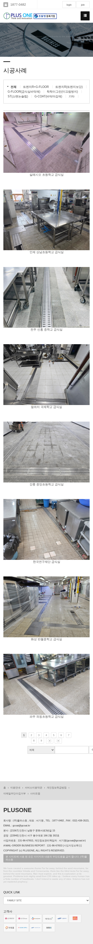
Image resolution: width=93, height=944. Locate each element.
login (69, 4)
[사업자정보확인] (72, 845)
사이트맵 (35, 793)
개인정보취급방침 (57, 787)
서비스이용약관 (33, 787)
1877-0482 (18, 4)
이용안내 (15, 787)
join (83, 4)
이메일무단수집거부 (14, 793)
